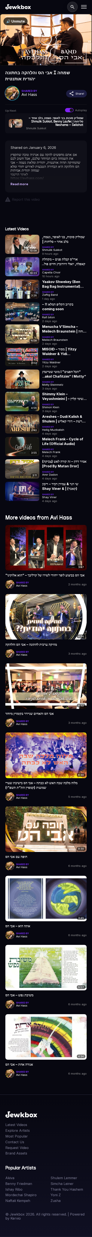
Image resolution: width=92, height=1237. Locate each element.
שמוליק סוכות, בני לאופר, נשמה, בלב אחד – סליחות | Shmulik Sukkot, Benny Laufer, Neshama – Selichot (63, 239)
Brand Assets (16, 1153)
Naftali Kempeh (17, 1201)
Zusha (55, 1201)
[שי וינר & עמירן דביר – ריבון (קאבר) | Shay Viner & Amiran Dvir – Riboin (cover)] (22, 491)
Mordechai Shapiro (21, 1195)
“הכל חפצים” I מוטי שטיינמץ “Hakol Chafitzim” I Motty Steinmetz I (64, 374)
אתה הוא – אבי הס (17, 926)
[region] (46, 39)
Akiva (9, 1178)
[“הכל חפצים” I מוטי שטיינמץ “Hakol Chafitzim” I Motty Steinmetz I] (22, 379)
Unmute (15, 21)
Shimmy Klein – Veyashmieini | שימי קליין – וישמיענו (62, 396)
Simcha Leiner (62, 1184)
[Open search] (72, 7)
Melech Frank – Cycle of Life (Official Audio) (62, 441)
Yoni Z (55, 1195)
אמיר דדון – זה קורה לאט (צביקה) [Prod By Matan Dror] (64, 463)
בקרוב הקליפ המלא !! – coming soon (57, 306)
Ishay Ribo (13, 1189)
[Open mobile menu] (84, 7)
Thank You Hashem (66, 1189)
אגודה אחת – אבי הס (19, 1064)
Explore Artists (17, 1131)
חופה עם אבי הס (16, 857)
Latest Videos (16, 1125)
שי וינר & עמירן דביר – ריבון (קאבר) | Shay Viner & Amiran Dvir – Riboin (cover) (60, 486)
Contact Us (14, 1142)
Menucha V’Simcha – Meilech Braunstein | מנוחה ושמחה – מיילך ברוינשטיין (64, 329)
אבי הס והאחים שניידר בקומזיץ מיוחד (29, 713)
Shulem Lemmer (63, 1178)
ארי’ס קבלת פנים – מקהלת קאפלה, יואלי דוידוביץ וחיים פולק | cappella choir (63, 261)
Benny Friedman (18, 1184)
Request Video (17, 1148)
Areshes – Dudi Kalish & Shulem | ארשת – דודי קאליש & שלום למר (63, 419)
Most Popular (16, 1136)
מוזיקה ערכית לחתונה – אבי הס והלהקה (31, 644)
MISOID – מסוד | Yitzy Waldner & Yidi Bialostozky (59, 351)
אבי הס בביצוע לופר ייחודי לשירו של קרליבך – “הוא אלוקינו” (45, 575)
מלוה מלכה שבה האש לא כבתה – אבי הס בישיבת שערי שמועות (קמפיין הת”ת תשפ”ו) (41, 785)
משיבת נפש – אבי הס (19, 995)
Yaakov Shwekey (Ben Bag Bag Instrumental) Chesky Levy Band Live (62, 284)
